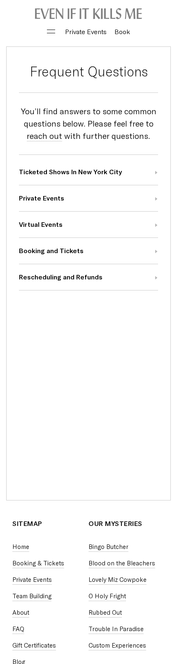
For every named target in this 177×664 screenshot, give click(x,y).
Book (122, 32)
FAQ (18, 629)
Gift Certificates (34, 645)
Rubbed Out (105, 612)
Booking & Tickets (38, 563)
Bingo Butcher (108, 547)
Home (20, 547)
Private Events (86, 32)
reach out (44, 136)
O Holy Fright (107, 596)
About (20, 612)
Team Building (31, 596)
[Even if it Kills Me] (88, 14)
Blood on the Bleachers (121, 563)
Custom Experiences (117, 645)
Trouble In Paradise (116, 629)
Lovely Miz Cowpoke (117, 579)
